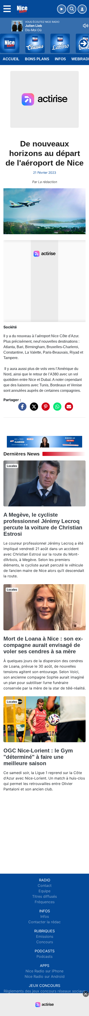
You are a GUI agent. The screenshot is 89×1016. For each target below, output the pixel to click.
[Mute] (85, 25)
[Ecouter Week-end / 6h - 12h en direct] (44, 441)
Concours (44, 942)
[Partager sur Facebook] (21, 409)
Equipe (44, 891)
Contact (45, 885)
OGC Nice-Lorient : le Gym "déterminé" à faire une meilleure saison (38, 756)
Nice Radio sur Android (45, 976)
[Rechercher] (71, 9)
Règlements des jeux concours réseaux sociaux (44, 991)
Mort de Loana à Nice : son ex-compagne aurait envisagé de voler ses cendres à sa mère (43, 645)
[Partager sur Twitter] (33, 409)
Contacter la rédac (44, 922)
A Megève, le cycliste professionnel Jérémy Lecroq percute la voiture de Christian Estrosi (42, 524)
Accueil (11, 59)
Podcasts (44, 956)
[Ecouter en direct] (61, 9)
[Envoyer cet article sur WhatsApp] (56, 409)
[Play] (6, 40)
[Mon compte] (82, 9)
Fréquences (45, 902)
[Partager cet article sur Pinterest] (44, 409)
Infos (60, 59)
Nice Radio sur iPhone (44, 971)
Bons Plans (37, 59)
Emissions (44, 936)
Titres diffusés (44, 896)
